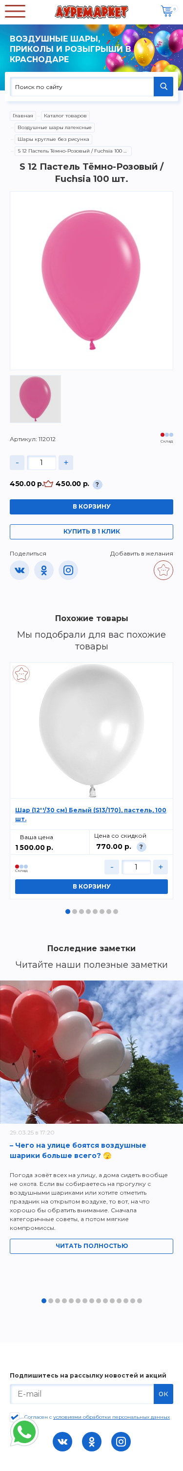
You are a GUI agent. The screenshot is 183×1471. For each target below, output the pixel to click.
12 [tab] (119, 1300)
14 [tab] (132, 1300)
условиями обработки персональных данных (111, 1417)
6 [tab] (102, 911)
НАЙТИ (163, 86)
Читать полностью (92, 1245)
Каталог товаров (65, 115)
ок (163, 1393)
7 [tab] (108, 911)
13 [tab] (125, 1300)
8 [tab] (115, 911)
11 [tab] (112, 1300)
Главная (23, 115)
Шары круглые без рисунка (53, 139)
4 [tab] (88, 911)
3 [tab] (81, 911)
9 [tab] (98, 1300)
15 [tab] (139, 1300)
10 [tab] (105, 1300)
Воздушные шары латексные (55, 127)
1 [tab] (67, 911)
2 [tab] (74, 911)
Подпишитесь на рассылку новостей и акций (88, 1375)
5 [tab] (95, 911)
